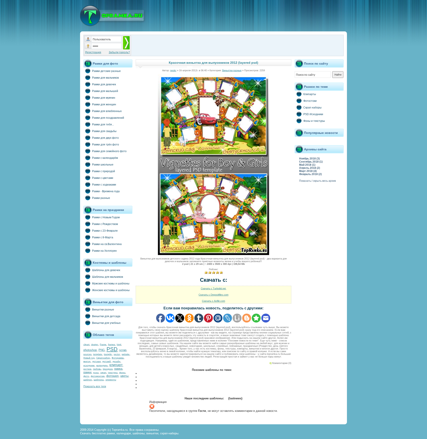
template (97, 354)
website (125, 354)
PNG (102, 350)
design (94, 344)
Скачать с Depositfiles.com (213, 294)
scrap (122, 350)
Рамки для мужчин (103, 97)
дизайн (116, 361)
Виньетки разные (103, 309)
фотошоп (112, 376)
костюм (87, 369)
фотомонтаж (98, 376)
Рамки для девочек (104, 84)
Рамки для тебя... (103, 124)
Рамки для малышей (105, 91)
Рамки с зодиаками (104, 184)
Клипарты (309, 94)
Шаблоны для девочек (106, 270)
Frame (103, 344)
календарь (102, 365)
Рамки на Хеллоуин (104, 250)
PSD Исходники (313, 114)
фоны (122, 372)
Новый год (89, 358)
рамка (118, 368)
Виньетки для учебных (106, 323)
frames (111, 344)
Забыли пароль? (119, 52)
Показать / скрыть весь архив (317, 180)
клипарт (116, 365)
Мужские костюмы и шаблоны (110, 283)
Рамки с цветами (102, 178)
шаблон (87, 379)
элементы (110, 379)
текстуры (112, 372)
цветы (124, 376)
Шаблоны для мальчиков (107, 276)
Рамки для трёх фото (105, 144)
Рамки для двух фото (105, 137)
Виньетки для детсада (106, 316)
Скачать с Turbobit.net (213, 288)
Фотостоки (310, 100)
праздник (108, 369)
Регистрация (93, 52)
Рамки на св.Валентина (107, 244)
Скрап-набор (103, 358)
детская (96, 361)
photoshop (90, 350)
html (119, 344)
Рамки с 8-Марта (102, 237)
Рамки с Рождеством (105, 224)
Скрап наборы (312, 107)
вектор (87, 361)
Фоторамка (118, 358)
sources (87, 354)
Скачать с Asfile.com (213, 301)
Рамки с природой (103, 171)
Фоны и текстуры (314, 121)
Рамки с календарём (105, 157)
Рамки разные (101, 198)
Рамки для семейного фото (109, 151)
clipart (86, 344)
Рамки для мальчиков (105, 77)
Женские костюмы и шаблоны (111, 290)
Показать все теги (94, 386)
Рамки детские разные (106, 71)
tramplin (108, 354)
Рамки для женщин (104, 104)
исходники (89, 365)
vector (117, 354)
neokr (173, 70)
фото (86, 376)
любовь (97, 369)
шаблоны (99, 379)
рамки (87, 372)
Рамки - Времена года (106, 191)
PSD (112, 349)
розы (96, 372)
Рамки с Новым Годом (106, 217)
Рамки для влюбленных (107, 111)
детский (106, 361)
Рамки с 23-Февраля (105, 230)
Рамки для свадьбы (104, 131)
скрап (103, 372)
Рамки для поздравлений (108, 117)
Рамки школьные (102, 164)
